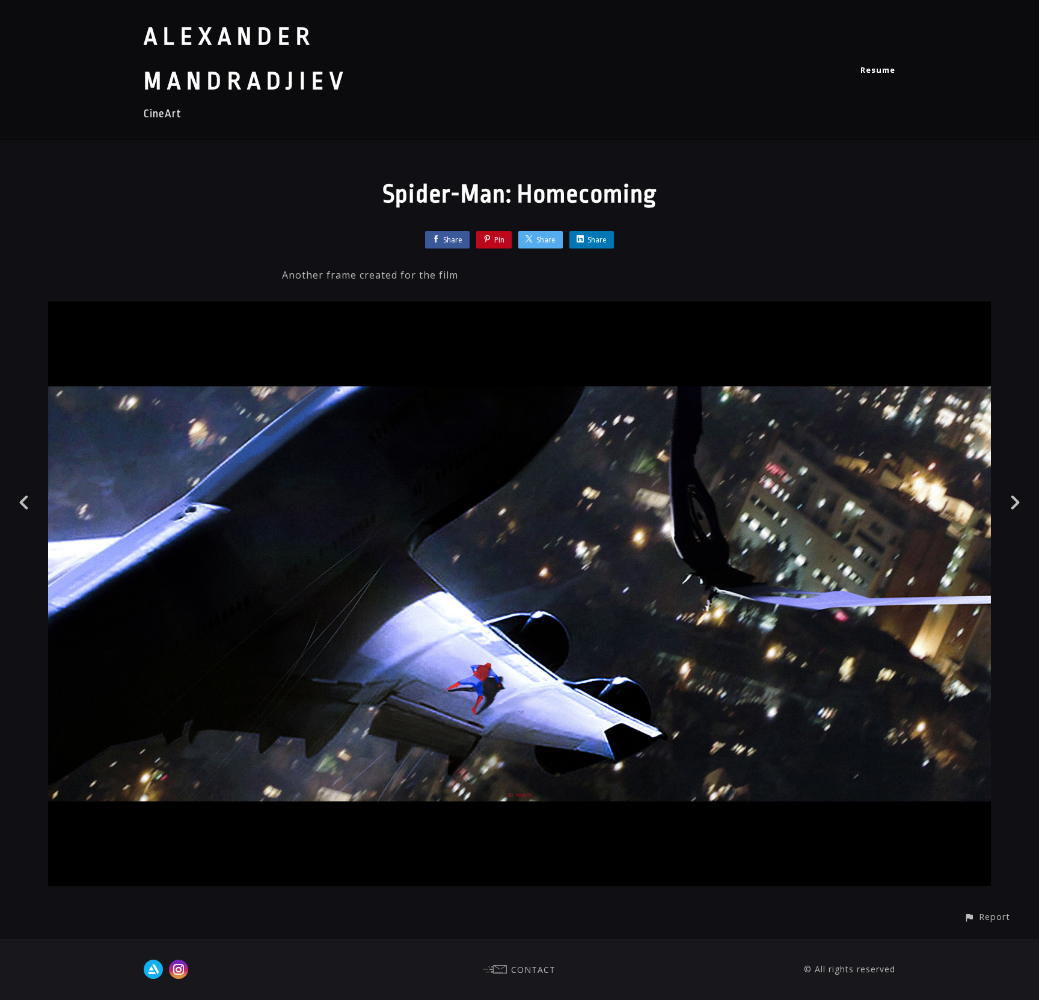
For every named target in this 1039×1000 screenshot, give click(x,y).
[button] (987, 916)
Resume (877, 69)
